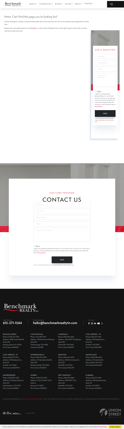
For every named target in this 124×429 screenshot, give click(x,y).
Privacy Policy (98, 106)
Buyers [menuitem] (58, 4)
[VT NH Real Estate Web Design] (110, 413)
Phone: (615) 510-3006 (66, 378)
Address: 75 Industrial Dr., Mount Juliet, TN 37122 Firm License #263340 (95, 362)
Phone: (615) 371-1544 (93, 337)
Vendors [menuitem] (88, 4)
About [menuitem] (78, 4)
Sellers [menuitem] (68, 4)
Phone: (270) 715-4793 (11, 337)
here (34, 28)
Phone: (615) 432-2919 (66, 357)
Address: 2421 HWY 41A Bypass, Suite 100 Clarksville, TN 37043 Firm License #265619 (69, 343)
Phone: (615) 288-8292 (94, 357)
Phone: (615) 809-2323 (11, 378)
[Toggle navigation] (115, 4)
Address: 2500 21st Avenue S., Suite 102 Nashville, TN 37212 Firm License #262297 (69, 364)
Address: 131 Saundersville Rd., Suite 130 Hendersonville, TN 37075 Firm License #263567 (41, 364)
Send (105, 113)
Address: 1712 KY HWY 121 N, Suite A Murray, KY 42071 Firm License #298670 (41, 384)
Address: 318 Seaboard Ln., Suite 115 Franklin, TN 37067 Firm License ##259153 (12, 364)
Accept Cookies (115, 427)
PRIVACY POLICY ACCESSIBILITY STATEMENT (32, 399)
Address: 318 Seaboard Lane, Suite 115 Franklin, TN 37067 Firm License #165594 (96, 384)
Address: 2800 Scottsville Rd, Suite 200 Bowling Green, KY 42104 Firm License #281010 (13, 343)
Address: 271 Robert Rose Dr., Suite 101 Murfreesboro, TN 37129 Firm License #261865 (13, 384)
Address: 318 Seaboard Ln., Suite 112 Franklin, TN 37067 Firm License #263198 (95, 343)
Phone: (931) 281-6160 (66, 337)
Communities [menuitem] (45, 4)
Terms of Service (110, 120)
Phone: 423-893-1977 (38, 337)
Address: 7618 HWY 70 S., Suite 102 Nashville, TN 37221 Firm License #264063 (67, 384)
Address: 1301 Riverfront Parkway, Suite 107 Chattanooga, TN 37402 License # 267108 (43, 343)
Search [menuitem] (32, 4)
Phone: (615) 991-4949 (39, 357)
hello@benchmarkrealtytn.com (55, 323)
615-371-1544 (12, 323)
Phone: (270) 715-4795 (39, 378)
